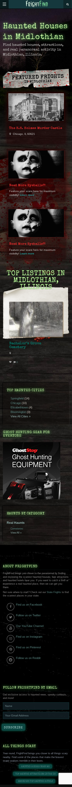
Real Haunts (16, 522)
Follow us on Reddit (28, 658)
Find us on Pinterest (28, 647)
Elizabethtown (19, 407)
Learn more (27, 195)
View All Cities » (21, 416)
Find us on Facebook (29, 604)
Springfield (17, 398)
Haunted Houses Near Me (35, 767)
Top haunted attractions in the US (35, 774)
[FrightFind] (37, 4)
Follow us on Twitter (28, 615)
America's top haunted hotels (35, 781)
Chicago (16, 403)
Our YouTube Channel (30, 626)
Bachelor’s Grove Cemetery (25, 345)
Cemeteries (17, 528)
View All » (16, 532)
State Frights (54, 592)
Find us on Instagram (29, 636)
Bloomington (18, 412)
